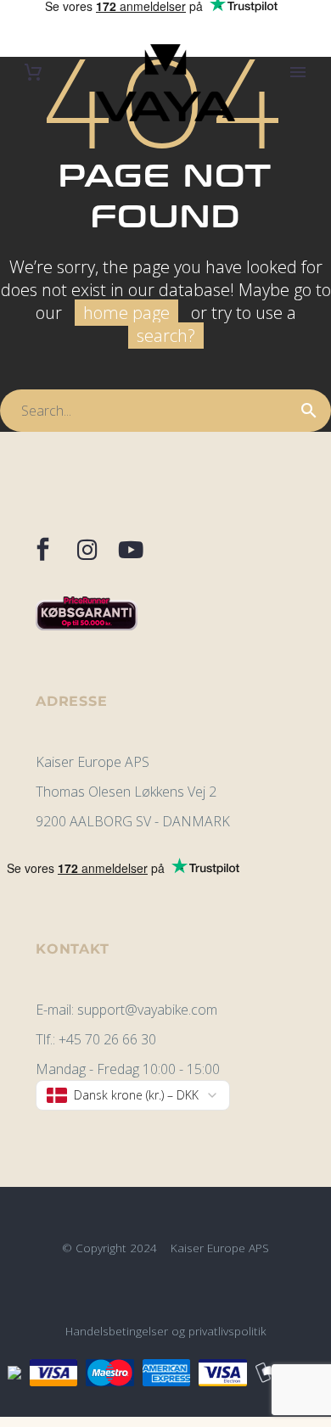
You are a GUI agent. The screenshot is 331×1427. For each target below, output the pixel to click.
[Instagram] (87, 550)
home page (126, 312)
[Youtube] (131, 550)
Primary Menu (298, 72)
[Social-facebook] (43, 550)
